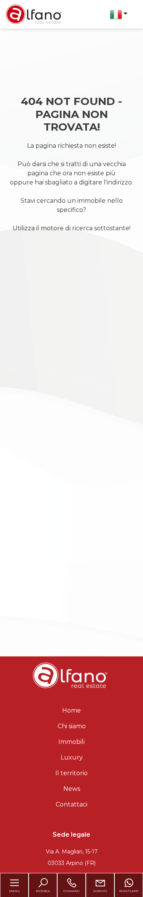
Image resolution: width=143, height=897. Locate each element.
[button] (118, 14)
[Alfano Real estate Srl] (34, 14)
